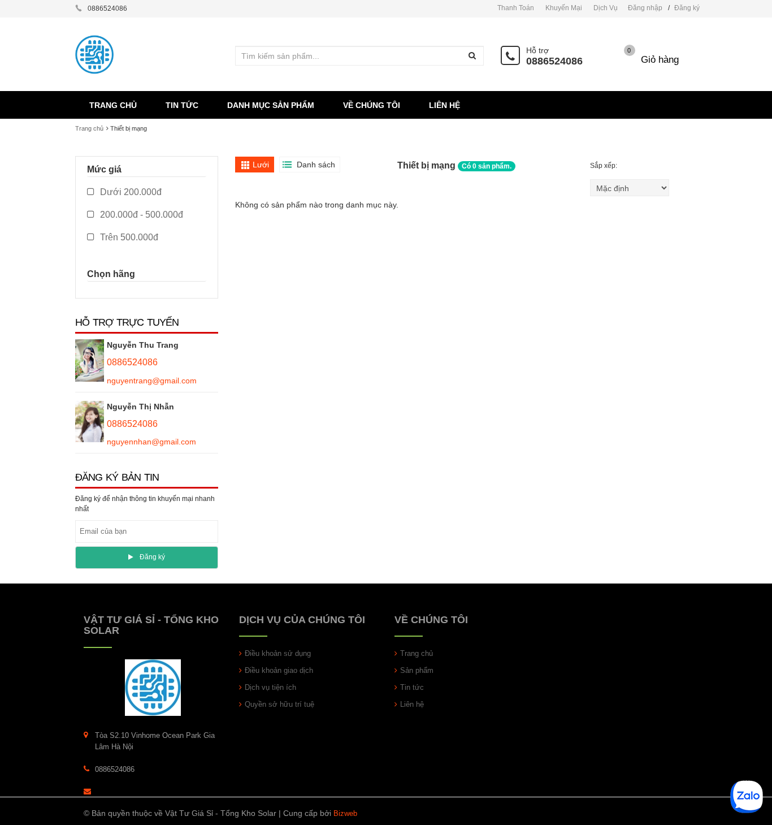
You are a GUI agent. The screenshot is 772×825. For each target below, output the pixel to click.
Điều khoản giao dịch (279, 670)
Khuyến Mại (563, 8)
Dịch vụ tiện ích (270, 687)
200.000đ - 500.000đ (140, 214)
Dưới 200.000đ (130, 192)
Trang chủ (89, 128)
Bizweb (345, 813)
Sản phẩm (416, 670)
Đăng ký (687, 8)
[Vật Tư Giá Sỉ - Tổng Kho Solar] (153, 687)
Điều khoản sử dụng (278, 653)
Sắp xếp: (604, 166)
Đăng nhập (645, 8)
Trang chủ (416, 653)
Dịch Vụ (605, 8)
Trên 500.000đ (128, 237)
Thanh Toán (515, 8)
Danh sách (316, 164)
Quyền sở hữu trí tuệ (279, 704)
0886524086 (554, 61)
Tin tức (412, 687)
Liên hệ (412, 704)
